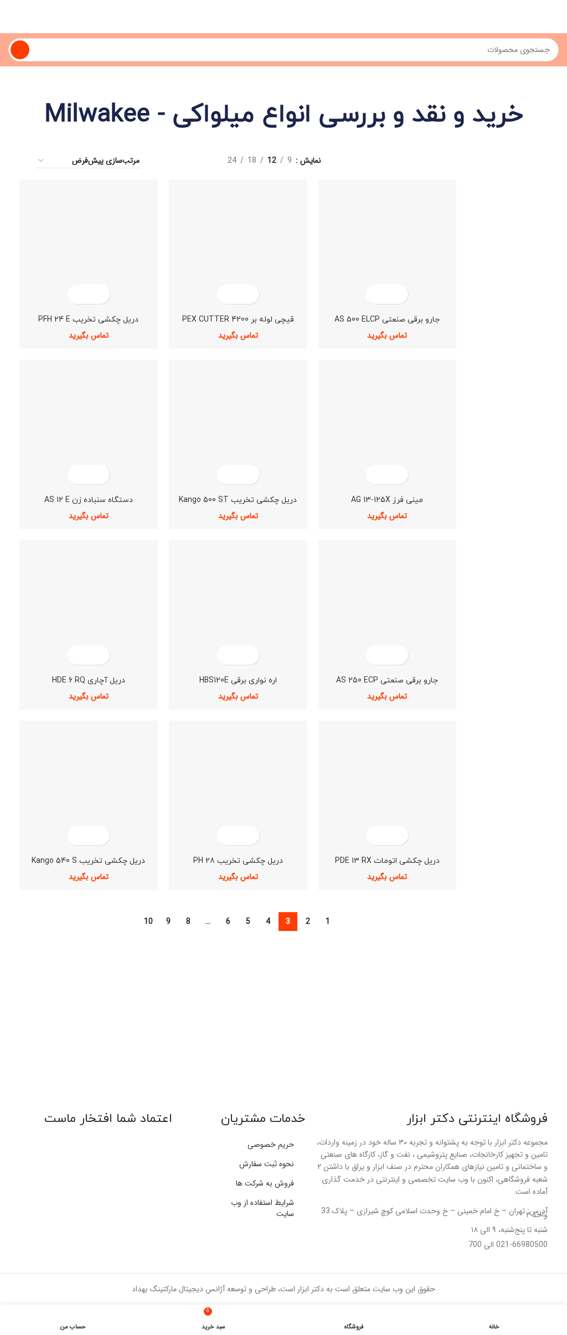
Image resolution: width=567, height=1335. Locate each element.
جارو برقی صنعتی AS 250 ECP (387, 680)
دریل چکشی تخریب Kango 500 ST (238, 500)
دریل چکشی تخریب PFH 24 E (88, 319)
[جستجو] (20, 49)
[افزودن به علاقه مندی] (377, 294)
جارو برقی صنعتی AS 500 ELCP (387, 319)
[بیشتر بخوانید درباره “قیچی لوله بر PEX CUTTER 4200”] (247, 294)
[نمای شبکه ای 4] (164, 161)
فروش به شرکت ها (265, 1183)
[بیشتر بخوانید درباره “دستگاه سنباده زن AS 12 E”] (98, 474)
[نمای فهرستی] (199, 161)
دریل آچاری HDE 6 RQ (88, 680)
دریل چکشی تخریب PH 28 (238, 861)
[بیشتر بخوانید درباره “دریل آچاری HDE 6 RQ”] (98, 655)
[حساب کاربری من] (13, 17)
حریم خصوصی (271, 1145)
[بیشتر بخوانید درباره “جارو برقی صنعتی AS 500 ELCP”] (396, 294)
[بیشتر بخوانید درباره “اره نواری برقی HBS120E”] (247, 655)
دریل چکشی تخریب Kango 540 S (88, 861)
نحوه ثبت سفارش (266, 1164)
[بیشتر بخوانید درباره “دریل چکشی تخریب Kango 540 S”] (98, 835)
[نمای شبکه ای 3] (182, 161)
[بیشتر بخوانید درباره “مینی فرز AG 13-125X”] (396, 474)
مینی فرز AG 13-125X (387, 500)
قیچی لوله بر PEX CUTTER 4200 (238, 319)
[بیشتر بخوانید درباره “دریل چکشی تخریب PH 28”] (247, 835)
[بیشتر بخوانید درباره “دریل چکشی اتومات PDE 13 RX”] (396, 835)
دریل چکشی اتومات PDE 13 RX (387, 861)
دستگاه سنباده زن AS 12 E (88, 500)
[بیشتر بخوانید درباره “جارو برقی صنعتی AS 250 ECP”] (396, 655)
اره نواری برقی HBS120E (238, 680)
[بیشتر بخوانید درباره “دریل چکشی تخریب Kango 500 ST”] (247, 474)
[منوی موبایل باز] (554, 17)
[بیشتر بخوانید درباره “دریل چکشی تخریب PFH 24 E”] (98, 294)
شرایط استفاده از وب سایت (262, 1208)
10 (148, 921)
